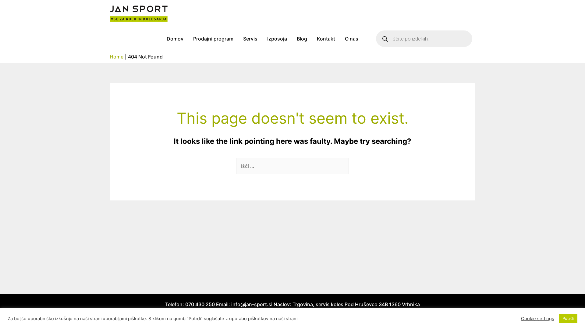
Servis (250, 39)
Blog (302, 39)
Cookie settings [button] (537, 318)
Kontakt (326, 39)
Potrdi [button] (568, 318)
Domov (175, 39)
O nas (351, 39)
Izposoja (277, 39)
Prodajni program (213, 39)
